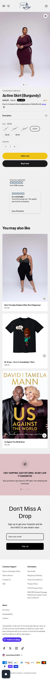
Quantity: (5, 142)
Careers (5, 618)
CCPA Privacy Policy (34, 588)
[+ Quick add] (44, 298)
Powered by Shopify (30, 673)
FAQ (3, 584)
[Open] (6, 674)
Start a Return (7, 575)
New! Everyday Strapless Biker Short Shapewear (22, 305)
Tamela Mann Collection (11, 91)
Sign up (25, 546)
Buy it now (25, 163)
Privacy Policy (32, 584)
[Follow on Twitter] (10, 648)
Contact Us (6, 580)
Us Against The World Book (14, 442)
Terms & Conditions (34, 580)
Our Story (5, 610)
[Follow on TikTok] (22, 648)
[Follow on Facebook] (4, 648)
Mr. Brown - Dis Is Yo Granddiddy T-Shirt (19, 362)
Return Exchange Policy (11, 571)
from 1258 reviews (16, 185)
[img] (26, 182)
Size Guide (31, 571)
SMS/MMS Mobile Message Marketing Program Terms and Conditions (37, 595)
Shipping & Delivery (34, 575)
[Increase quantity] (15, 146)
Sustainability (7, 614)
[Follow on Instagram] (16, 648)
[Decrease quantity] (6, 146)
